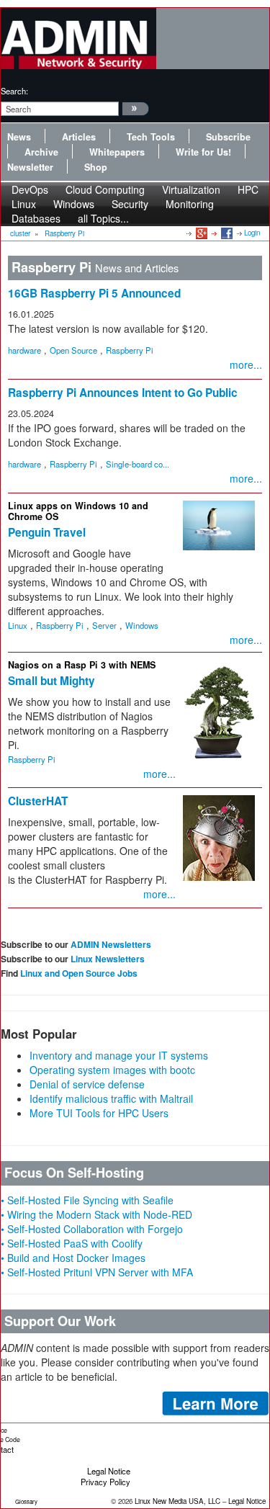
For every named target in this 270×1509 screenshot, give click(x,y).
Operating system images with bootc (112, 1069)
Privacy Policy (105, 1481)
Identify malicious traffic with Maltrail (111, 1098)
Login (252, 233)
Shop (95, 167)
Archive (41, 151)
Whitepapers (117, 151)
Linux (17, 625)
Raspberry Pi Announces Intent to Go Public (123, 392)
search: (14, 91)
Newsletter (30, 167)
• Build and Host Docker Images (73, 1257)
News (19, 136)
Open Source (73, 350)
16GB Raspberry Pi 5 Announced (94, 293)
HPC (248, 189)
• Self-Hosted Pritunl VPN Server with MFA (97, 1272)
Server (104, 625)
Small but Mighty (51, 681)
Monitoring (190, 204)
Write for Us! (203, 151)
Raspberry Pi (64, 233)
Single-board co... (137, 464)
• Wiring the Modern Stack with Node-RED (96, 1214)
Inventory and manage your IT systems (119, 1055)
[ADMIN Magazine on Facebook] (226, 233)
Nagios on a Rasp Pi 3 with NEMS (82, 664)
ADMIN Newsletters (111, 944)
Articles (79, 136)
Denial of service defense (87, 1084)
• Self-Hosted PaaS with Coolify (72, 1243)
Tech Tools (151, 136)
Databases (36, 218)
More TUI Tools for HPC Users (99, 1113)
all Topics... (103, 218)
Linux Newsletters (108, 958)
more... (246, 364)
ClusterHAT (38, 801)
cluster (20, 233)
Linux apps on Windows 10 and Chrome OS (78, 511)
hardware (24, 350)
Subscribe (228, 136)
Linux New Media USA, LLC (177, 1501)
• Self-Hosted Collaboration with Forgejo (92, 1229)
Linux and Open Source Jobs (79, 973)
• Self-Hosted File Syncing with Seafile (87, 1200)
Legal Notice (108, 1471)
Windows (141, 625)
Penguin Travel (47, 532)
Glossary (26, 1501)
